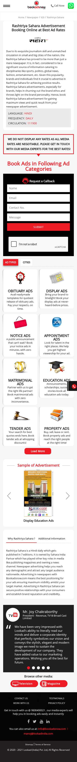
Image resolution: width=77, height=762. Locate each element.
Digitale (53, 756)
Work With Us (21, 703)
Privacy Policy (56, 703)
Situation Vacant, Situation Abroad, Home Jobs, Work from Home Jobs (57, 335)
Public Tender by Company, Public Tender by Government (20, 426)
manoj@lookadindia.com (38, 733)
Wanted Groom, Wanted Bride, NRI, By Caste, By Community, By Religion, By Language (20, 382)
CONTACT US (21, 698)
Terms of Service (43, 744)
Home (21, 17)
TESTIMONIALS (56, 698)
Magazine (53, 683)
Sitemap (29, 744)
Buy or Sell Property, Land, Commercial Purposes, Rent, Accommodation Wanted (57, 426)
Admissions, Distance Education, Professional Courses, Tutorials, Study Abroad (56, 378)
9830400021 (38, 710)
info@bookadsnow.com (52, 729)
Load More (38, 451)
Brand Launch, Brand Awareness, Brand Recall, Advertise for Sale (56, 289)
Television (25, 683)
